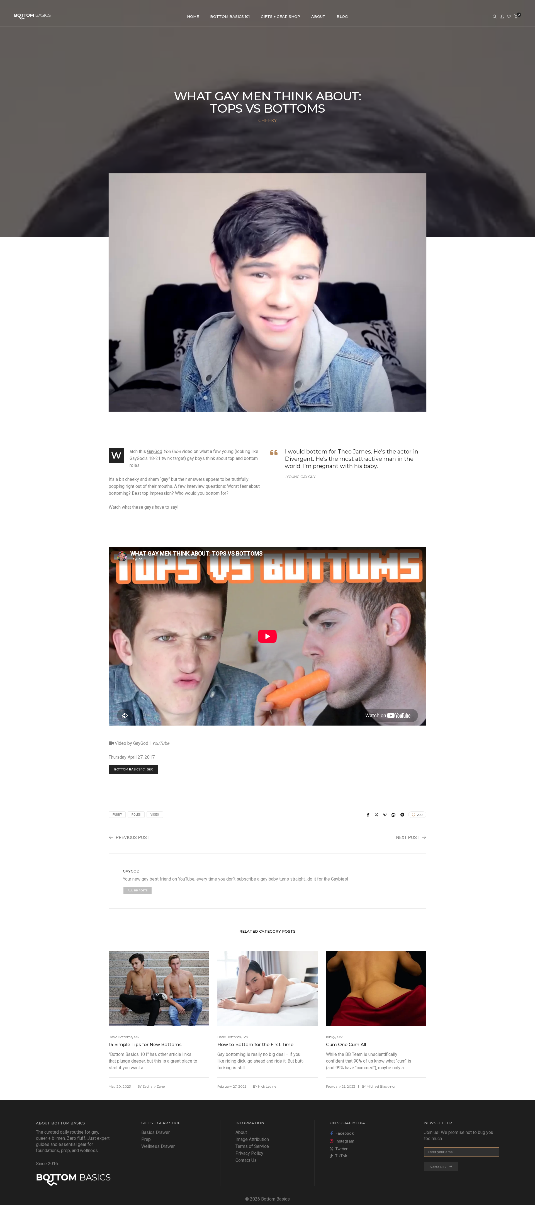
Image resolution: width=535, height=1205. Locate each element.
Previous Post (132, 837)
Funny (117, 814)
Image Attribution (252, 1139)
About (241, 1132)
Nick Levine (267, 1086)
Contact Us (246, 1160)
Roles (136, 814)
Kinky (330, 1037)
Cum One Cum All (346, 1044)
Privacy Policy (249, 1153)
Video (154, 814)
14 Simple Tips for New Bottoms (145, 1044)
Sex (136, 1037)
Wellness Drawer (158, 1146)
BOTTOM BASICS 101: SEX (133, 769)
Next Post (407, 837)
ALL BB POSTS (137, 890)
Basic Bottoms (120, 1037)
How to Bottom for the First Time (255, 1044)
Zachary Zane (153, 1086)
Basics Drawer (155, 1132)
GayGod (154, 451)
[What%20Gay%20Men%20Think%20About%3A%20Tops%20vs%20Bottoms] (368, 815)
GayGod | (151, 743)
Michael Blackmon (382, 1086)
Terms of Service (252, 1146)
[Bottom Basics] (32, 17)
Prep (146, 1139)
